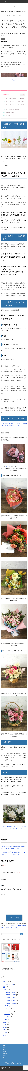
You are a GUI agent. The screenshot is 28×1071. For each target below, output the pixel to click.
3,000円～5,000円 (11, 997)
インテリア (7, 1014)
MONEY (5, 1027)
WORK (4, 1029)
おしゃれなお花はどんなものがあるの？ (15, 105)
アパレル (6, 1008)
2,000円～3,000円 (11, 995)
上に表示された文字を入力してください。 (12, 889)
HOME (4, 1045)
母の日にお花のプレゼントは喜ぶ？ (15, 98)
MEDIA (4, 1022)
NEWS (6, 1005)
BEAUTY (5, 981)
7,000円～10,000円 (11, 1003)
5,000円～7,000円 (11, 1000)
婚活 (5, 1019)
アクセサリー (10, 1011)
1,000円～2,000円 (11, 992)
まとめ (8, 115)
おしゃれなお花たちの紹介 (13, 109)
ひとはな (14, 80)
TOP (6, 15)
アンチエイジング (9, 984)
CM (5, 1024)
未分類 (4, 1035)
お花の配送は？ (10, 112)
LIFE (4, 987)
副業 (5, 1032)
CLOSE (22, 94)
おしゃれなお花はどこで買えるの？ (15, 101)
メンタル (6, 1016)
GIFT (3, 38)
